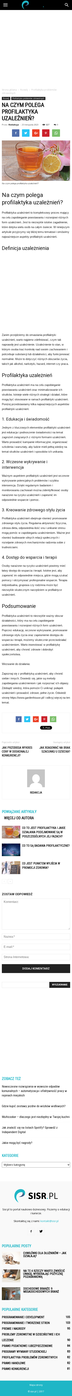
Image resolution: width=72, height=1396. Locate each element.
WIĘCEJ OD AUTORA (19, 818)
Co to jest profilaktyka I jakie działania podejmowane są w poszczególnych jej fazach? (43, 832)
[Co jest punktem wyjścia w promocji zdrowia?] (11, 867)
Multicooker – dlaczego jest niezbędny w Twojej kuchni (36, 1117)
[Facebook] (31, 1231)
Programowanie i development (23, 1317)
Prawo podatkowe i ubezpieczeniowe (27, 1346)
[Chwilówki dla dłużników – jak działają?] (11, 1258)
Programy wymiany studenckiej (24, 1351)
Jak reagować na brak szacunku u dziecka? (54, 749)
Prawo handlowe (13, 1363)
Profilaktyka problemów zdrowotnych (28, 98)
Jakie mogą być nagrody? (17, 1143)
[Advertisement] (36, 48)
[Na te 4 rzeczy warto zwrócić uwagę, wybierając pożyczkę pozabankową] (11, 1275)
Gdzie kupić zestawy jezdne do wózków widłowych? (34, 1106)
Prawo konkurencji (15, 1369)
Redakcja (13, 124)
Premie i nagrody (13, 1328)
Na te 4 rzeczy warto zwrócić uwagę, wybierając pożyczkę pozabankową (44, 1274)
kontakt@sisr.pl (49, 1221)
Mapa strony (36, 1385)
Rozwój (6, 98)
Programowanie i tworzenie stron (26, 1323)
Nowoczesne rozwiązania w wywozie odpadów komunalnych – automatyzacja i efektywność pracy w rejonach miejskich (34, 1091)
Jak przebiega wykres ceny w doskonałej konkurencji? (17, 751)
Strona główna (9, 89)
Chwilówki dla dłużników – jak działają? (44, 1254)
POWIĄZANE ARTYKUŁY (19, 811)
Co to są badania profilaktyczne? (46, 845)
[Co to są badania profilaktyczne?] (11, 850)
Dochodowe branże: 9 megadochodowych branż (41, 1290)
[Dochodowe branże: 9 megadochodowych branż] (11, 1293)
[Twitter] (41, 1231)
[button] (67, 5)
